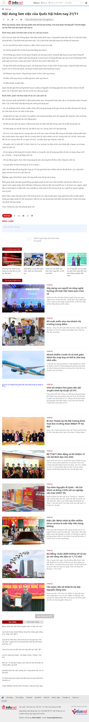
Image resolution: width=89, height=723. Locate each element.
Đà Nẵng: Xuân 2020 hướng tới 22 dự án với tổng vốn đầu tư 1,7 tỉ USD (66, 555)
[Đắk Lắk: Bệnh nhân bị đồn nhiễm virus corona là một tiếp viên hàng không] (23, 531)
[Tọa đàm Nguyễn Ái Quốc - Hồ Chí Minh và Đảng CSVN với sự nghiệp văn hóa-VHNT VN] (23, 497)
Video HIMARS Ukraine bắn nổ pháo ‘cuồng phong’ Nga (22, 686)
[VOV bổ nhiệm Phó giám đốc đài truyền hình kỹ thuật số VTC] (23, 398)
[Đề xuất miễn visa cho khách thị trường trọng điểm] (23, 331)
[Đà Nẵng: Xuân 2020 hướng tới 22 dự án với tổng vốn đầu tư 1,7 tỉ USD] (23, 564)
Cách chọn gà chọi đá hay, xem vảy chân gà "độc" (20, 649)
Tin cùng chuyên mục (13, 280)
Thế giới (29, 697)
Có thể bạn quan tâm (12, 249)
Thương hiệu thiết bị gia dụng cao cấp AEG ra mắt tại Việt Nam (11, 271)
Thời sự (8, 9)
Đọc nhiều (12, 622)
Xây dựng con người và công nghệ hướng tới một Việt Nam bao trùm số (65, 291)
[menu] (4, 3)
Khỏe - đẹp (56, 697)
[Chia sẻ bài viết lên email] (12, 19)
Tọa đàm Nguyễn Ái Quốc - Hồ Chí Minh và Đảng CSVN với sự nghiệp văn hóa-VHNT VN (65, 490)
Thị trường (19, 697)
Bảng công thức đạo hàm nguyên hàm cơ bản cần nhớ (22, 626)
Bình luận (7, 216)
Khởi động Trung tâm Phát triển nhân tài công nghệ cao (33, 271)
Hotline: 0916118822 (56, 3)
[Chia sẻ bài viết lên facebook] (3, 19)
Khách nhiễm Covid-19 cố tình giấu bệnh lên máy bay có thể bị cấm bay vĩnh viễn (66, 357)
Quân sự (76, 697)
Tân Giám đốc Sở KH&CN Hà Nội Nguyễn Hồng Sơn (63, 588)
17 (17, 634)
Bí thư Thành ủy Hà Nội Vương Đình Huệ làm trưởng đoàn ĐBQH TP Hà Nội (66, 423)
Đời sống (9, 697)
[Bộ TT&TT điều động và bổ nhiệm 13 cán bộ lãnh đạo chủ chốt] (23, 464)
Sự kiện (4, 701)
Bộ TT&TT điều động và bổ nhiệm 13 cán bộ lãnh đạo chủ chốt (66, 455)
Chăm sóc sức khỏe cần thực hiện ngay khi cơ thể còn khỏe (54, 271)
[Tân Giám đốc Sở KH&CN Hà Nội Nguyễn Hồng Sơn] (23, 597)
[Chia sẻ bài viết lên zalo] (8, 19)
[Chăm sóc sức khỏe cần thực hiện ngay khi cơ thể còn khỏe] (55, 259)
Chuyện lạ (66, 697)
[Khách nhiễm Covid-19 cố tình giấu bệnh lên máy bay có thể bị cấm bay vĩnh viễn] (23, 365)
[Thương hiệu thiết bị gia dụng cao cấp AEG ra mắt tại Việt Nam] (12, 259)
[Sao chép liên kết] (16, 19)
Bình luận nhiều (33, 622)
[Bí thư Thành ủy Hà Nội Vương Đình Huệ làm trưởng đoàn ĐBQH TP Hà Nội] (23, 431)
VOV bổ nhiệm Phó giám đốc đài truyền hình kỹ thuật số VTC (64, 389)
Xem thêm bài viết (44, 616)
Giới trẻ (46, 697)
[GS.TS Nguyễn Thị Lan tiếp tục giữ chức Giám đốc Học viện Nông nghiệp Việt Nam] (77, 259)
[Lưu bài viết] (21, 19)
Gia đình (38, 697)
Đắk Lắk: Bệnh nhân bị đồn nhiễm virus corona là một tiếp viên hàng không (65, 523)
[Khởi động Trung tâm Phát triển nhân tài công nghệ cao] (33, 259)
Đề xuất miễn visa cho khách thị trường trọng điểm (64, 323)
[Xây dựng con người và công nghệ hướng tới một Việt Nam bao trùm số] (23, 298)
